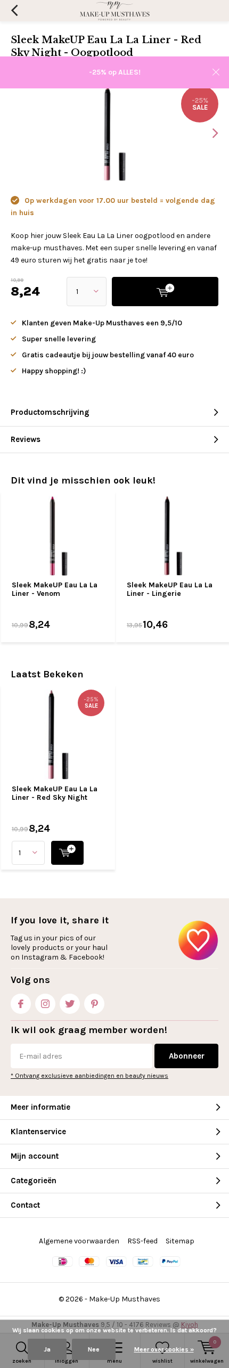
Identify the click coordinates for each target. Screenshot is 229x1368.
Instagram (45, 1004)
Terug (14, 10)
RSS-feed (142, 1241)
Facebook (21, 1004)
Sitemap (180, 1241)
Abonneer (187, 1056)
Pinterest (94, 1004)
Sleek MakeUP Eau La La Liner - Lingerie (169, 589)
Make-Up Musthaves (124, 1299)
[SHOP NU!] (67, 853)
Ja (47, 1349)
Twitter (70, 1004)
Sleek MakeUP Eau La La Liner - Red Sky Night (54, 793)
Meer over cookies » (164, 1349)
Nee (94, 1349)
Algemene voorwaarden (79, 1241)
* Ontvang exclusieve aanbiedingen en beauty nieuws (89, 1075)
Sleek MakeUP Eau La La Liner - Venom (54, 589)
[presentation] (207, 133)
